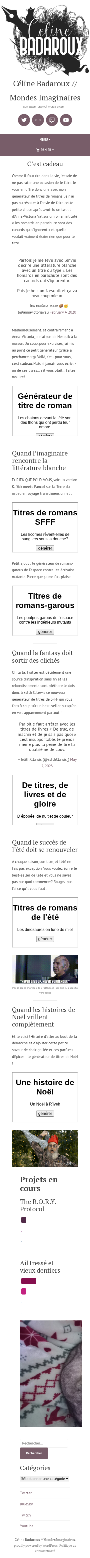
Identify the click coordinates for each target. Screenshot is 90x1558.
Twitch (25, 1515)
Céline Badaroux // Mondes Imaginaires (44, 1540)
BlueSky (26, 1504)
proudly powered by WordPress (36, 1545)
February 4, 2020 (63, 312)
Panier (55, 150)
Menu (54, 139)
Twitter (26, 1493)
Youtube (27, 1526)
